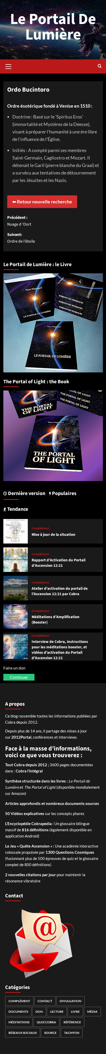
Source (50, 1033)
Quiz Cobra (46, 1022)
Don (39, 1011)
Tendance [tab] (17, 509)
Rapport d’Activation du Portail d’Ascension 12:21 (58, 562)
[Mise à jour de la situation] (15, 530)
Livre (75, 1011)
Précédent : (19, 221)
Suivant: (21, 238)
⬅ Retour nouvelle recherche (42, 201)
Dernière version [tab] (26, 493)
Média (92, 1011)
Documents (18, 1011)
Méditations (18, 1022)
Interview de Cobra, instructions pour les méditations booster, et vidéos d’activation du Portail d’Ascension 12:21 (60, 650)
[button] (8, 65)
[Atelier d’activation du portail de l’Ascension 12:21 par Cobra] (15, 587)
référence (72, 1022)
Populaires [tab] (63, 493)
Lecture (57, 1011)
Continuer (19, 677)
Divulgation (70, 1001)
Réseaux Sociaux (22, 1033)
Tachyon (71, 1033)
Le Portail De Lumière (53, 27)
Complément (40, 528)
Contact (45, 1001)
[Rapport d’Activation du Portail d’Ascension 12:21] (15, 558)
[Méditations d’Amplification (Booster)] (15, 615)
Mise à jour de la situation (53, 534)
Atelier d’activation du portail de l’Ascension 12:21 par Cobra (60, 591)
